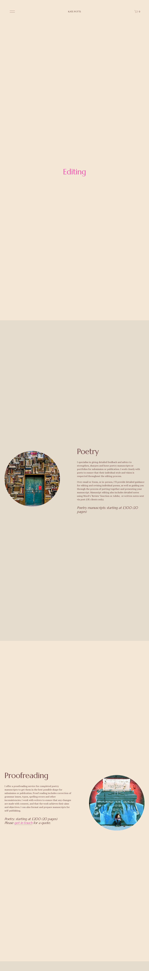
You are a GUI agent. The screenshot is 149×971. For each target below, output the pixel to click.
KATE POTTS (74, 11)
